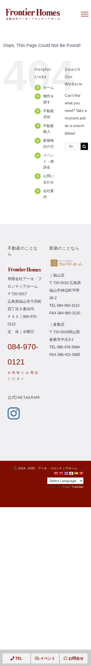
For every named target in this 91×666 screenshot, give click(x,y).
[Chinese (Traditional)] (61, 473)
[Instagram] (14, 413)
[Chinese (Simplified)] (56, 473)
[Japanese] (71, 473)
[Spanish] (76, 473)
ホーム (48, 87)
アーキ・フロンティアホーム (57, 468)
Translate (77, 486)
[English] (66, 473)
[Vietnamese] (81, 473)
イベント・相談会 (48, 161)
